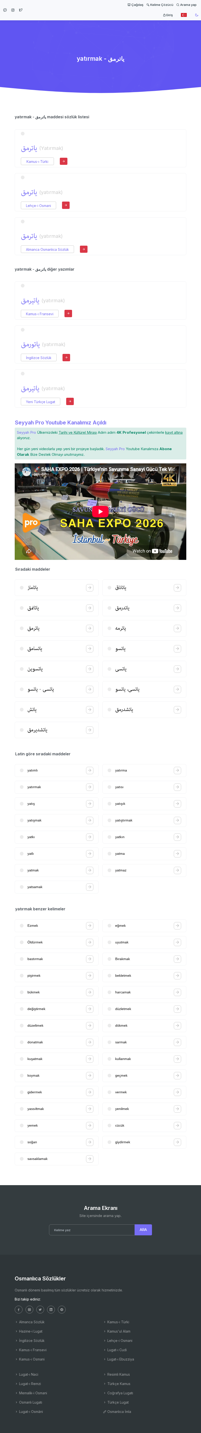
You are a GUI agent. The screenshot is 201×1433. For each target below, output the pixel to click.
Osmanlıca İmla (118, 1411)
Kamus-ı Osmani (31, 1359)
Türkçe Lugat (117, 1402)
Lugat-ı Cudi (116, 1350)
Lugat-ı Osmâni (30, 1411)
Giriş (169, 15)
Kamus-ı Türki (37, 161)
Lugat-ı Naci (28, 1374)
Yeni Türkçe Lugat (40, 402)
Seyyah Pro (26, 432)
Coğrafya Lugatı (119, 1393)
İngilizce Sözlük (38, 358)
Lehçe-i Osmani (38, 206)
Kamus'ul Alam (118, 1331)
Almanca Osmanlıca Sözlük (47, 249)
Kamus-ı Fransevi (39, 314)
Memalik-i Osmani (32, 1393)
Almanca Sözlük (31, 1322)
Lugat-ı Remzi (29, 1384)
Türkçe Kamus (118, 1384)
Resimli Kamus (118, 1374)
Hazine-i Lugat (30, 1331)
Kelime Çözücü (161, 5)
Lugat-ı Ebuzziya (120, 1359)
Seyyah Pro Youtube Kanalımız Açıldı (60, 422)
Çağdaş (137, 5)
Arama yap (188, 5)
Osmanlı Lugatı (30, 1402)
